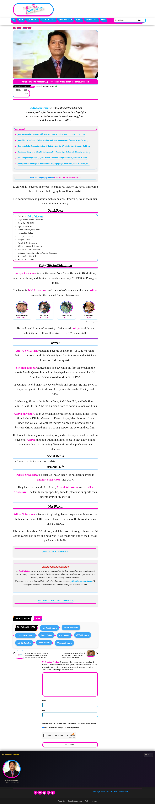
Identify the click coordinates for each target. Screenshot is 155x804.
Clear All (148, 755)
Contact (94, 801)
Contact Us (91, 20)
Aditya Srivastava (39, 108)
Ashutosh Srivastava (25, 635)
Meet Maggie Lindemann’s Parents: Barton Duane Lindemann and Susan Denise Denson (52, 140)
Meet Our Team (65, 20)
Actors (30, 28)
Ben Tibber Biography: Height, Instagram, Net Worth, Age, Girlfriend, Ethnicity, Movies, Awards (54, 152)
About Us (61, 801)
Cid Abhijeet (64, 635)
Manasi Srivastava (64, 643)
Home (21, 20)
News (78, 20)
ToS (86, 801)
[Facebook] (36, 793)
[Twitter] (40, 793)
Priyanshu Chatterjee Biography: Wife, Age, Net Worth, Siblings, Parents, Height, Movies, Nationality (73, 655)
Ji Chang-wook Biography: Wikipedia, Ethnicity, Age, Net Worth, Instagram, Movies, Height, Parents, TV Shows (36, 655)
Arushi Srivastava (71, 627)
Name (44, 701)
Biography (31, 20)
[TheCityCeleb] (13, 20)
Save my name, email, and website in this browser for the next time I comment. (69, 723)
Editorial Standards (75, 801)
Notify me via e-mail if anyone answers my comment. (62, 728)
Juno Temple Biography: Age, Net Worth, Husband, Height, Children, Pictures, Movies (52, 157)
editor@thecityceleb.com (81, 581)
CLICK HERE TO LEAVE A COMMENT (54, 551)
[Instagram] (49, 793)
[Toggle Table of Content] (25, 94)
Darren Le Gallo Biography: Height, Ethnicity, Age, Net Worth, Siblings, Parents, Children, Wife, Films (54, 146)
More (103, 20)
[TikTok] (53, 793)
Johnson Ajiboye (49, 86)
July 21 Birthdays (24, 643)
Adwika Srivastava (49, 628)
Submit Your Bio (48, 20)
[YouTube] (44, 793)
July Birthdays (44, 642)
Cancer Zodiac (46, 635)
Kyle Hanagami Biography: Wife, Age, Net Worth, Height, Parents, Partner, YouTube (52, 134)
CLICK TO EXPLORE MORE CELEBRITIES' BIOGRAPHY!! (55, 601)
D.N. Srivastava (82, 635)
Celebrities (24, 28)
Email (44, 711)
